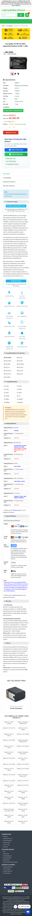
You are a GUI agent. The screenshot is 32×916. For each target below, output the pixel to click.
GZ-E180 (6, 389)
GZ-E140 (6, 386)
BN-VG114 (6, 367)
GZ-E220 (19, 389)
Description (6, 174)
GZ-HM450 (7, 402)
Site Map (5, 846)
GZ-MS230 (20, 402)
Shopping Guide (7, 858)
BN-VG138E (7, 377)
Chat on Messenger (17, 150)
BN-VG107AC (7, 361)
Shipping (15, 510)
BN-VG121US (7, 374)
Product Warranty (7, 840)
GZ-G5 (18, 396)
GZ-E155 (19, 386)
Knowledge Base (7, 855)
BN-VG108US (20, 364)
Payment (15, 595)
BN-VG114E (20, 367)
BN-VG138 (19, 374)
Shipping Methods (7, 867)
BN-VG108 (19, 361)
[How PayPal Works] (12, 888)
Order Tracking (6, 869)
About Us (5, 836)
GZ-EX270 (6, 396)
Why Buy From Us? (7, 838)
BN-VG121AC (7, 370)
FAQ (4, 851)
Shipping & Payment (9, 182)
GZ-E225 (6, 392)
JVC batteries (9, 25)
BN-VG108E (7, 364)
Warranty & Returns (9, 186)
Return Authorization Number (10, 862)
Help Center (6, 853)
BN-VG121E (20, 370)
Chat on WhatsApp (17, 154)
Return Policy (6, 860)
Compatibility (7, 178)
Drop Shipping (6, 873)
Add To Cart (12, 132)
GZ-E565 (19, 392)
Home (3, 25)
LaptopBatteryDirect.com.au (16, 10)
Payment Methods (7, 871)
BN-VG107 (19, 357)
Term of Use (6, 844)
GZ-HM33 (6, 399)
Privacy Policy (6, 842)
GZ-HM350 (20, 399)
